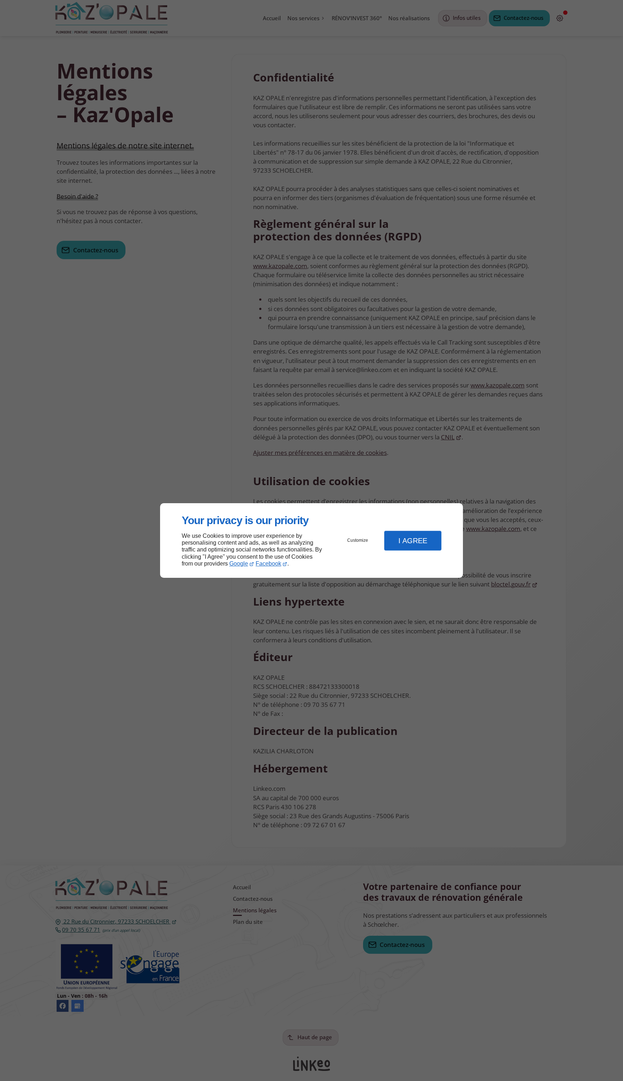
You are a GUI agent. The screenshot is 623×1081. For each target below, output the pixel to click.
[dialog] (311, 540)
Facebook (268, 564)
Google (238, 564)
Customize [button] (357, 540)
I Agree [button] (412, 541)
